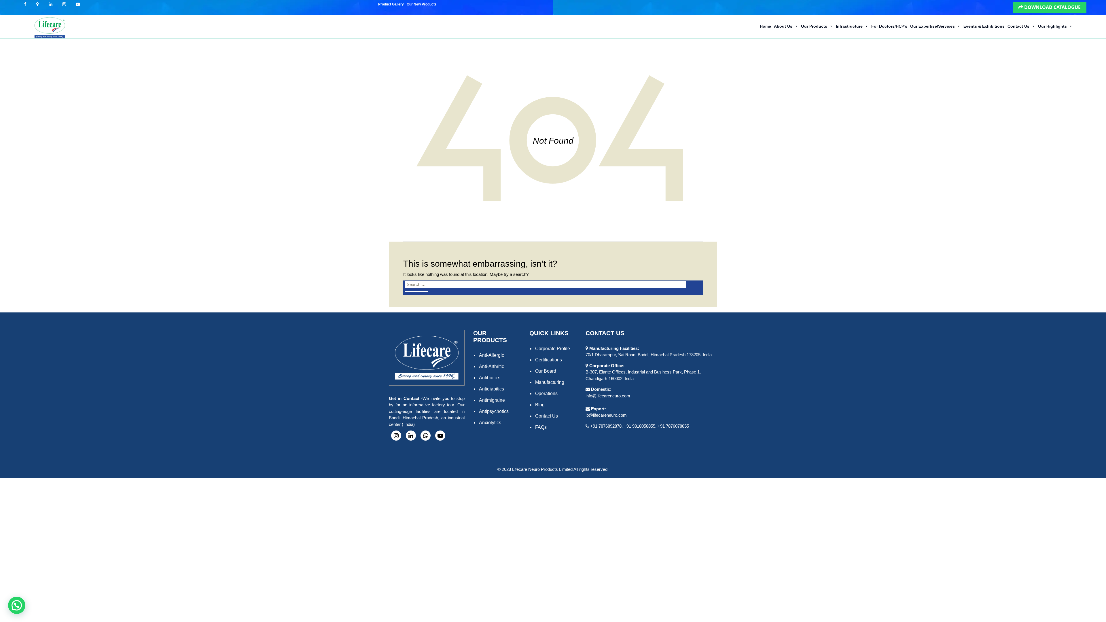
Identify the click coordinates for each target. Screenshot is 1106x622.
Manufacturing (549, 382)
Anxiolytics (490, 422)
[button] (440, 3)
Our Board (545, 371)
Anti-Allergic (491, 355)
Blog (540, 404)
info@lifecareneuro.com (608, 395)
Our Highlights (1052, 26)
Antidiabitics (491, 388)
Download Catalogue (1052, 7)
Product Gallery (391, 4)
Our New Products (422, 4)
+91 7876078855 (673, 426)
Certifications (548, 359)
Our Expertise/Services (932, 26)
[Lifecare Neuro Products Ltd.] (49, 27)
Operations (546, 393)
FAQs (541, 427)
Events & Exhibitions (984, 26)
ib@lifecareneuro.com (606, 415)
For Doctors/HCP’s (889, 26)
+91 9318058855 (639, 426)
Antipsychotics (494, 411)
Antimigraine (492, 400)
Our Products (814, 26)
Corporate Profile (552, 348)
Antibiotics (489, 377)
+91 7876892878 (606, 426)
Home (765, 26)
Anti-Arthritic (491, 366)
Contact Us (1018, 26)
